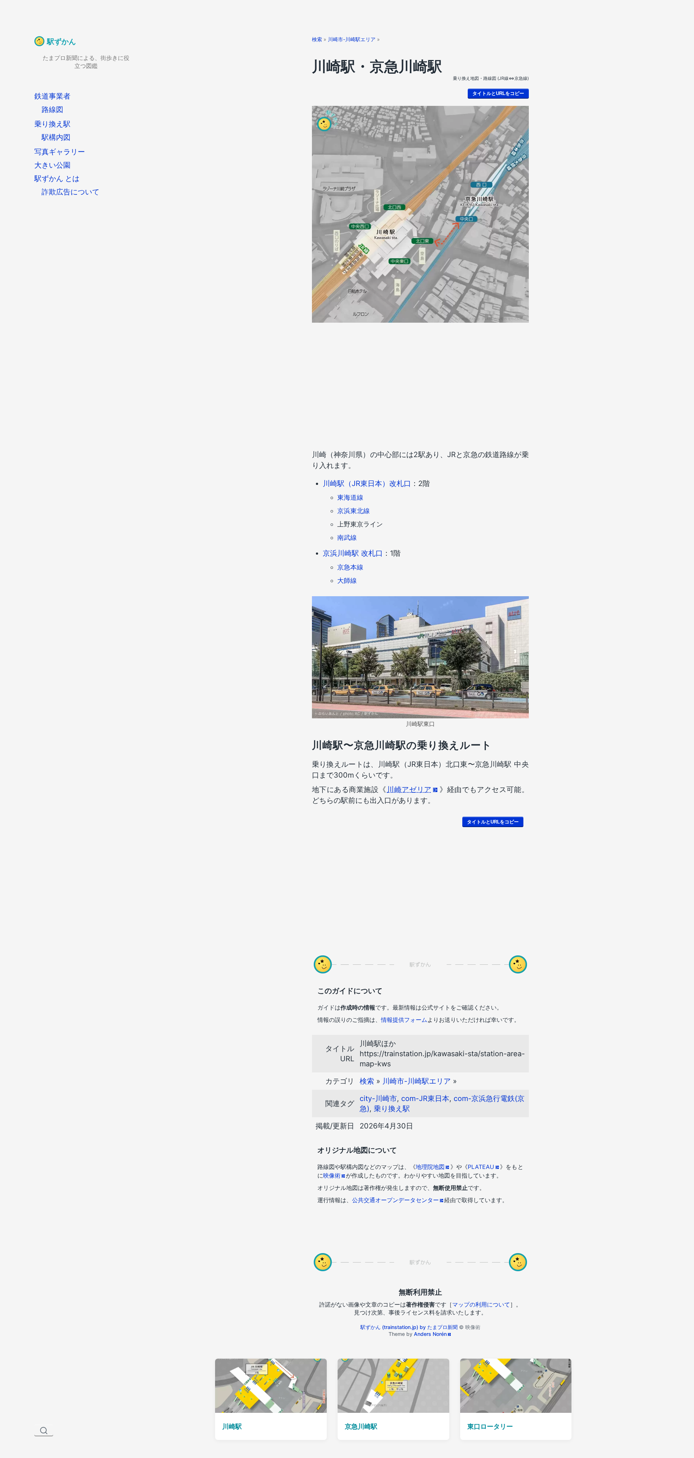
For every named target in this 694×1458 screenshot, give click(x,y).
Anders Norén (430, 1334)
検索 (317, 39)
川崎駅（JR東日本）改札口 (367, 483)
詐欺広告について (70, 192)
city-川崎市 (378, 1098)
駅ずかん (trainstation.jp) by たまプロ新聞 (409, 1327)
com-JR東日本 (425, 1098)
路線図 (52, 109)
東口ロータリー (490, 1426)
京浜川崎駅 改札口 (353, 553)
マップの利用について (481, 1304)
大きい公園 (52, 165)
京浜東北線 (353, 511)
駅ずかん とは (57, 178)
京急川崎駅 (361, 1426)
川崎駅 (232, 1426)
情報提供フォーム (404, 1019)
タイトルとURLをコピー (498, 93)
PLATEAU (481, 1166)
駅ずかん (61, 41)
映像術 (331, 1175)
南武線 (347, 537)
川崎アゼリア (409, 789)
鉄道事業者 (52, 96)
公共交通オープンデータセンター (395, 1200)
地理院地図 (430, 1166)
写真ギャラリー (59, 151)
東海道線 (350, 497)
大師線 (347, 580)
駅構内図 (56, 137)
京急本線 (350, 567)
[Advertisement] (420, 387)
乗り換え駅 (52, 124)
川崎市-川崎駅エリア (352, 39)
